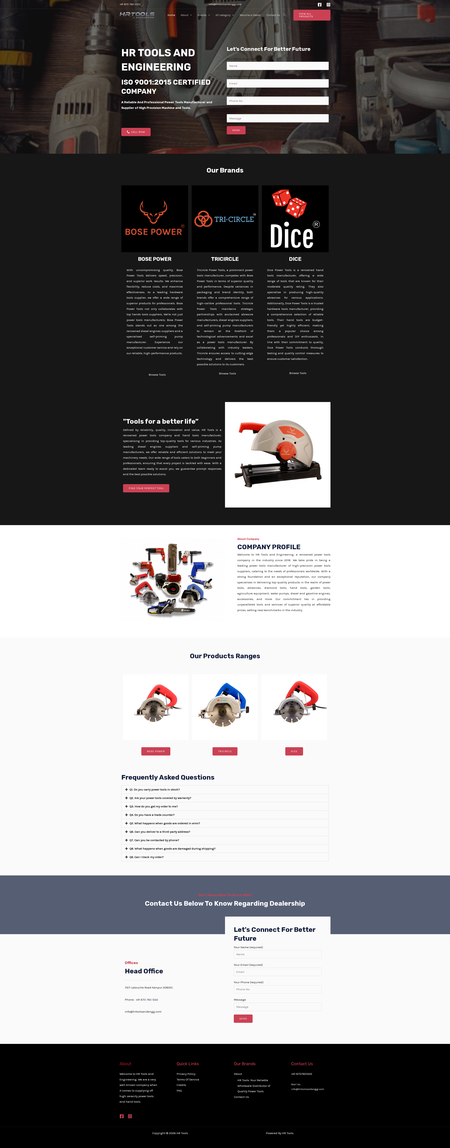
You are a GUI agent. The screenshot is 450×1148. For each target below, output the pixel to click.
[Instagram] (328, 5)
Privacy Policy (186, 1074)
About (184, 15)
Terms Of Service (188, 1079)
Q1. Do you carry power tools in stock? (155, 789)
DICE (295, 259)
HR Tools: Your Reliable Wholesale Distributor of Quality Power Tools (253, 1085)
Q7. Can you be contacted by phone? (154, 840)
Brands (202, 15)
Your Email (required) (241, 76)
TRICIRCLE (225, 259)
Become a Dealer (250, 15)
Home (171, 15)
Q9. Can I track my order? (147, 857)
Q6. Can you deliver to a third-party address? (160, 831)
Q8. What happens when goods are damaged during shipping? (173, 848)
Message (233, 111)
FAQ (179, 1090)
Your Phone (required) (241, 93)
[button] (190, 15)
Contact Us (273, 15)
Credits (181, 1085)
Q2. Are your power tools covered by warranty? (160, 798)
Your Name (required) (241, 58)
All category (223, 15)
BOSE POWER (154, 259)
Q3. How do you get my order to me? (154, 806)
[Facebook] (320, 5)
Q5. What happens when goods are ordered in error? (165, 823)
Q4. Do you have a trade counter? (152, 815)
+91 (147, 999)
